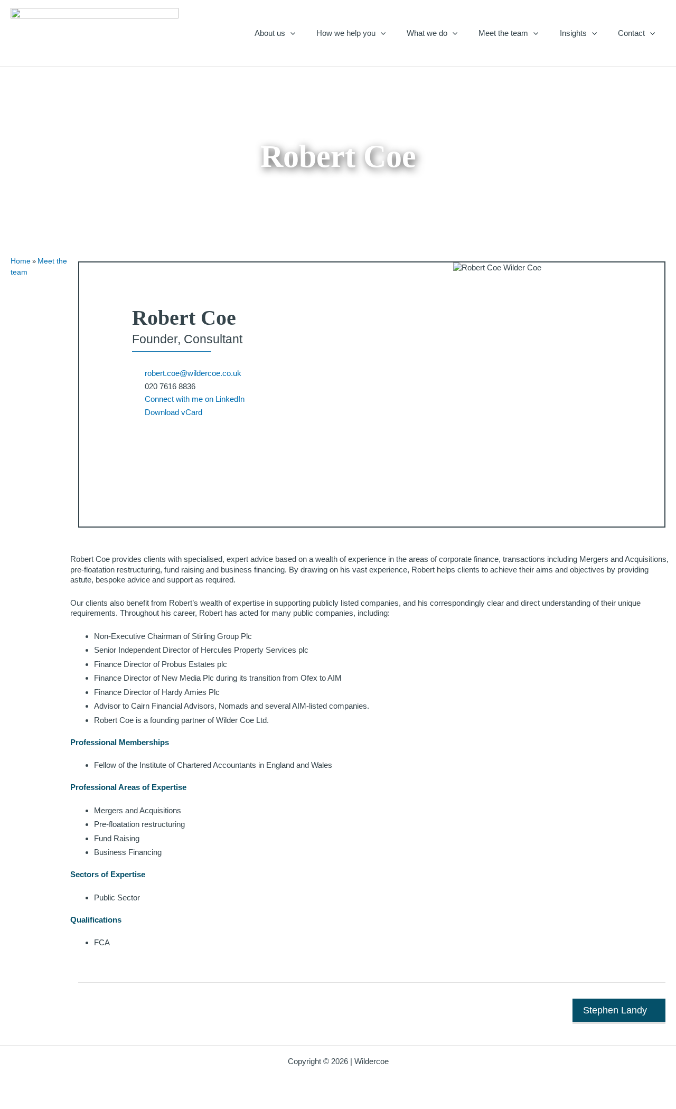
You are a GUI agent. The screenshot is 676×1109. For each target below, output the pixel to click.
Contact (631, 33)
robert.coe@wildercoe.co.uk (193, 373)
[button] (290, 33)
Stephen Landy (615, 1010)
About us (270, 33)
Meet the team (503, 33)
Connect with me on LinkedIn (195, 398)
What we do (427, 33)
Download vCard (173, 412)
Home (21, 261)
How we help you (345, 33)
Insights (573, 33)
